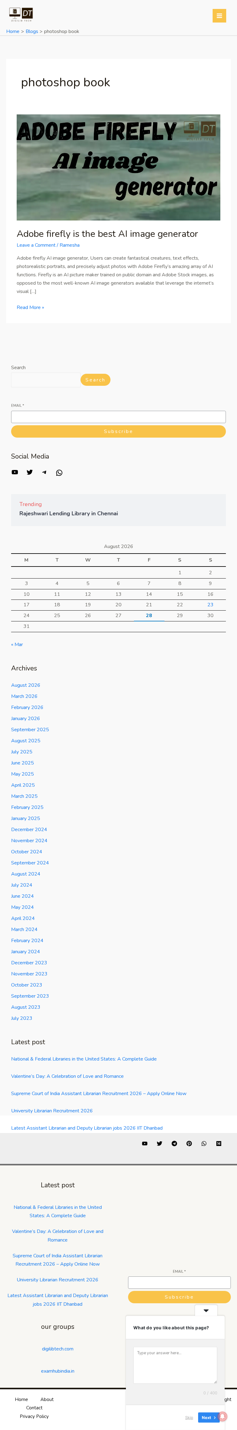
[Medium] (219, 1143)
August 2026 (25, 685)
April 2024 (23, 918)
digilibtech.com (57, 1349)
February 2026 (27, 707)
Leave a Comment (36, 245)
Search (18, 367)
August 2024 (25, 874)
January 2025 (25, 818)
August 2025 (25, 740)
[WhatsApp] (59, 475)
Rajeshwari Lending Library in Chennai (68, 513)
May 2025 (22, 774)
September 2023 (30, 996)
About (47, 1399)
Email (17, 405)
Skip (189, 1417)
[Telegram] (44, 474)
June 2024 (22, 896)
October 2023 (26, 985)
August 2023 (25, 1007)
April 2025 (23, 785)
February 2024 (27, 940)
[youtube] (145, 1143)
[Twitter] (29, 474)
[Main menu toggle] (219, 16)
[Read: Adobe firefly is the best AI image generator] (118, 167)
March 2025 (24, 796)
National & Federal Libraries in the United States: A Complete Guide (84, 1059)
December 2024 (29, 829)
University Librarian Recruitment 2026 (52, 1110)
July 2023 (21, 1018)
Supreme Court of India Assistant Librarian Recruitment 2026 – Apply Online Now (98, 1093)
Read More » (30, 307)
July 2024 (21, 885)
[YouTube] (15, 474)
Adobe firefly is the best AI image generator (107, 234)
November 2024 (29, 840)
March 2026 (24, 696)
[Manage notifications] (222, 1416)
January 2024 (25, 951)
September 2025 (30, 729)
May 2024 (22, 907)
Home (21, 1399)
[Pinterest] (189, 1143)
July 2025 (21, 751)
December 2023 (29, 962)
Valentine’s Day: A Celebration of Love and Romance (67, 1076)
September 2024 (30, 862)
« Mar (17, 644)
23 (210, 604)
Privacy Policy (34, 1416)
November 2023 (29, 974)
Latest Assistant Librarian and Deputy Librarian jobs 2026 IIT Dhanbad (87, 1128)
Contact (34, 1408)
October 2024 (26, 851)
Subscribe (118, 431)
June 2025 (22, 763)
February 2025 (27, 807)
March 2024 (24, 929)
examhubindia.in (57, 1371)
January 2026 (25, 718)
